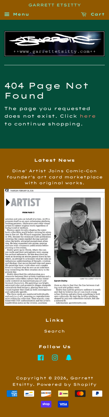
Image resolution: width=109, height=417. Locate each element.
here (87, 116)
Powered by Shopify (67, 384)
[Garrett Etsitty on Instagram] (55, 358)
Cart (97, 14)
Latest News (54, 160)
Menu (20, 14)
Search (54, 331)
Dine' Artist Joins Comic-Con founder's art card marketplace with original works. (54, 176)
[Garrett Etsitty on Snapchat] (69, 358)
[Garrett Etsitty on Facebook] (40, 358)
